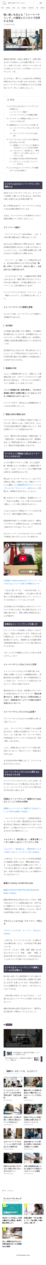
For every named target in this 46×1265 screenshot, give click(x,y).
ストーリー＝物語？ (20, 112)
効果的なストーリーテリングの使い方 (24, 125)
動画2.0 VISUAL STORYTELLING (25, 159)
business (9, 1024)
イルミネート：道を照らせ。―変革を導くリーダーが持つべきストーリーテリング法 (26, 153)
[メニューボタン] (41, 3)
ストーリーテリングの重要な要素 (25, 115)
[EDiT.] (15, 3)
